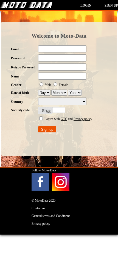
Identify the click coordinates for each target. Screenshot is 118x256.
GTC (64, 119)
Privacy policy (83, 119)
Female (63, 85)
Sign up (111, 5)
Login (85, 5)
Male (48, 85)
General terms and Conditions (51, 216)
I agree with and (68, 119)
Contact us (38, 208)
